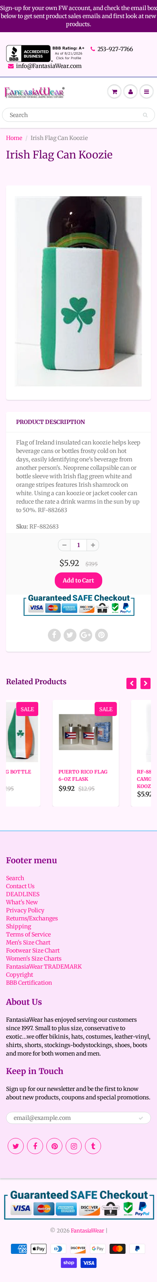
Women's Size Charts (34, 958)
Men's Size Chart (28, 942)
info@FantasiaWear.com (49, 66)
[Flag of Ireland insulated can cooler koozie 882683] (78, 291)
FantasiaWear (87, 1230)
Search (15, 878)
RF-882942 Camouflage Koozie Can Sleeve (124, 779)
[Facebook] (35, 1146)
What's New (22, 902)
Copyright (19, 974)
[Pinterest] (54, 1146)
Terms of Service (28, 934)
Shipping (18, 926)
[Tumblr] (93, 1146)
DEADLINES (22, 894)
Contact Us (20, 886)
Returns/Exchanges (32, 918)
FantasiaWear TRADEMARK (44, 966)
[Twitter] (16, 1146)
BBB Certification (29, 982)
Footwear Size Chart (33, 950)
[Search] (145, 115)
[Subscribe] (141, 1118)
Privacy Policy (25, 910)
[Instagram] (74, 1146)
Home (14, 138)
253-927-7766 (115, 49)
